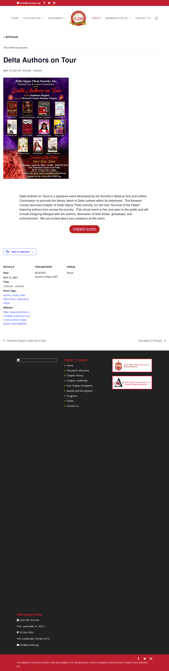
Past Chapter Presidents (79, 385)
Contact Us (73, 406)
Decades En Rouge (151, 340)
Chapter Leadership (77, 380)
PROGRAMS (55, 18)
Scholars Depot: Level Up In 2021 (26, 340)
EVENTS (96, 18)
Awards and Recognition (80, 390)
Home (70, 365)
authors (7, 295)
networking (22, 299)
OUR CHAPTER (31, 18)
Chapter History (75, 375)
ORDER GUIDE (84, 229)
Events (70, 400)
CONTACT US (143, 18)
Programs (72, 395)
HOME (15, 18)
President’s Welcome (78, 370)
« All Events (10, 37)
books (16, 295)
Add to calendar (20, 251)
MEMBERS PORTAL (116, 18)
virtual (6, 303)
